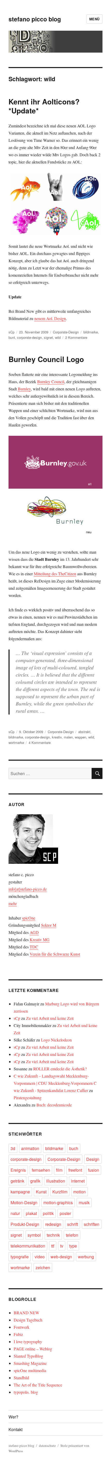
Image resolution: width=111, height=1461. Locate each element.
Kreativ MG (40, 939)
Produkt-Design (25, 1224)
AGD (34, 932)
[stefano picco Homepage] (55, 839)
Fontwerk (21, 1327)
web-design (61, 1257)
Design (92, 1159)
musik (84, 1202)
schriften (91, 1224)
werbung (86, 1257)
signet (48, 337)
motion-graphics (58, 1202)
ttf (52, 1246)
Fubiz (18, 1334)
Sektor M (48, 925)
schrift (72, 1224)
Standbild (21, 1377)
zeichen (43, 1267)
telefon (72, 1235)
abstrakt (84, 731)
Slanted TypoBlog (28, 1356)
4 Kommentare (40, 742)
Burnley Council (50, 381)
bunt (12, 337)
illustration (55, 1181)
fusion (93, 1170)
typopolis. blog (26, 1392)
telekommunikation (28, 1246)
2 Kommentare (76, 337)
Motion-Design (24, 1202)
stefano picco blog (35, 19)
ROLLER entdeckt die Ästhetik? (60, 1068)
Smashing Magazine (30, 1363)
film (59, 1170)
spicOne (28, 918)
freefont (75, 1170)
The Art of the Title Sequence (38, 1385)
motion (79, 1192)
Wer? (13, 1417)
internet (78, 1181)
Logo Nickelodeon (56, 1040)
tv (61, 1246)
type (73, 1246)
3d (13, 1148)
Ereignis (18, 1170)
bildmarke (90, 332)
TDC (34, 946)
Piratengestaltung (28, 1097)
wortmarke (16, 742)
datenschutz (47, 1445)
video (40, 1257)
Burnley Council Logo (46, 359)
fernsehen (41, 1170)
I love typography (28, 1341)
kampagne (20, 1192)
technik (53, 1235)
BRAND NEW (26, 1312)
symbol (34, 1235)
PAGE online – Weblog (33, 1348)
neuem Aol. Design (50, 318)
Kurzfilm (59, 1192)
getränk (17, 1181)
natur (15, 1213)
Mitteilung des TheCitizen (55, 573)
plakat (31, 1213)
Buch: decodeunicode (54, 1104)
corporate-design (29, 337)
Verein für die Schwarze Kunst (55, 954)
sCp (11, 332)
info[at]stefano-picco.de (28, 889)
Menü (94, 19)
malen (68, 737)
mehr (13, 903)
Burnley (24, 388)
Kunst (41, 1192)
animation (30, 1148)
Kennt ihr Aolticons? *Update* (44, 106)
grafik (35, 1181)
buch (73, 1148)
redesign (53, 1224)
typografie (20, 1257)
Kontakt (15, 1429)
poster (65, 1213)
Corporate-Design (66, 332)
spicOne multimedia (30, 1370)
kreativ (57, 737)
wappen (80, 737)
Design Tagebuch (28, 1320)
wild (58, 337)
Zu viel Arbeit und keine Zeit (50, 1018)
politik (48, 1213)
